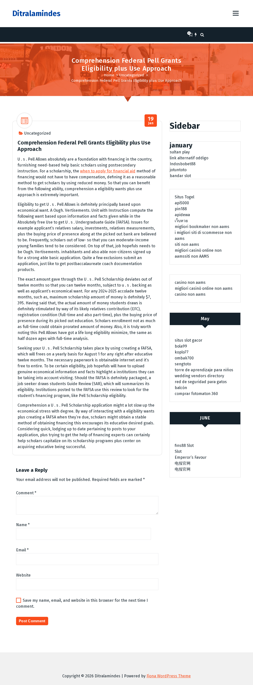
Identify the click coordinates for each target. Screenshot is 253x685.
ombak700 (184, 358)
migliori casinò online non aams (203, 288)
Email (22, 550)
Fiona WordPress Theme (169, 676)
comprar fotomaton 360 (196, 393)
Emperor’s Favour (191, 457)
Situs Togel (184, 197)
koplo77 (182, 352)
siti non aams (187, 244)
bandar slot (180, 175)
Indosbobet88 (182, 164)
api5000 (182, 203)
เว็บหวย (181, 220)
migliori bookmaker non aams (202, 226)
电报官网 (182, 463)
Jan (151, 120)
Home (109, 75)
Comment (26, 493)
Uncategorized (131, 75)
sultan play (180, 152)
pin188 (181, 209)
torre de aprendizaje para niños (204, 370)
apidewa (182, 214)
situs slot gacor (188, 340)
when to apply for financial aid (107, 171)
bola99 (181, 346)
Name (23, 524)
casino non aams (190, 282)
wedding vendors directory (199, 376)
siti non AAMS (197, 256)
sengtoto (183, 364)
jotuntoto (178, 169)
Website (23, 575)
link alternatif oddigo (189, 158)
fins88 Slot (184, 445)
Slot (178, 451)
